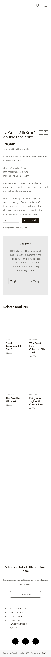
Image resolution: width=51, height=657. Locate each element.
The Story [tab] (25, 243)
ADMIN (44, 653)
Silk (25, 227)
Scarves (18, 227)
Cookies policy (17, 616)
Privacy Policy (16, 612)
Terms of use (15, 620)
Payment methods (18, 624)
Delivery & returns (18, 609)
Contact (14, 628)
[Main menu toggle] (45, 7)
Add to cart (30, 220)
